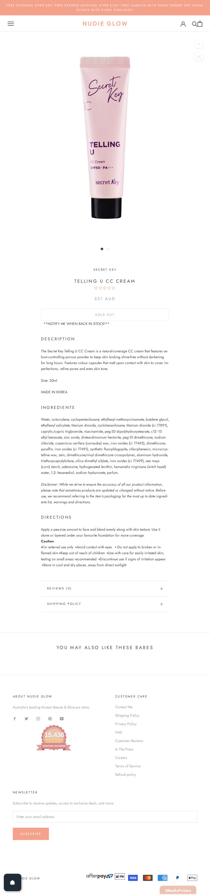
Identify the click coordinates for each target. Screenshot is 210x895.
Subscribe (30, 834)
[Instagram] (38, 718)
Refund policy (125, 774)
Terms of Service (128, 766)
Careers (121, 757)
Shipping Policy (64, 604)
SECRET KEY (105, 269)
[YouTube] (62, 718)
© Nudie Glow (26, 878)
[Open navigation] (11, 23)
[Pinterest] (50, 718)
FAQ (118, 732)
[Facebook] (14, 718)
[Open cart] (199, 24)
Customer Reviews (129, 740)
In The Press (124, 749)
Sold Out (104, 314)
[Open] (12, 882)
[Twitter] (26, 718)
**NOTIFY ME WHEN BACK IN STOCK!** (76, 323)
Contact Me (123, 707)
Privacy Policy (125, 723)
